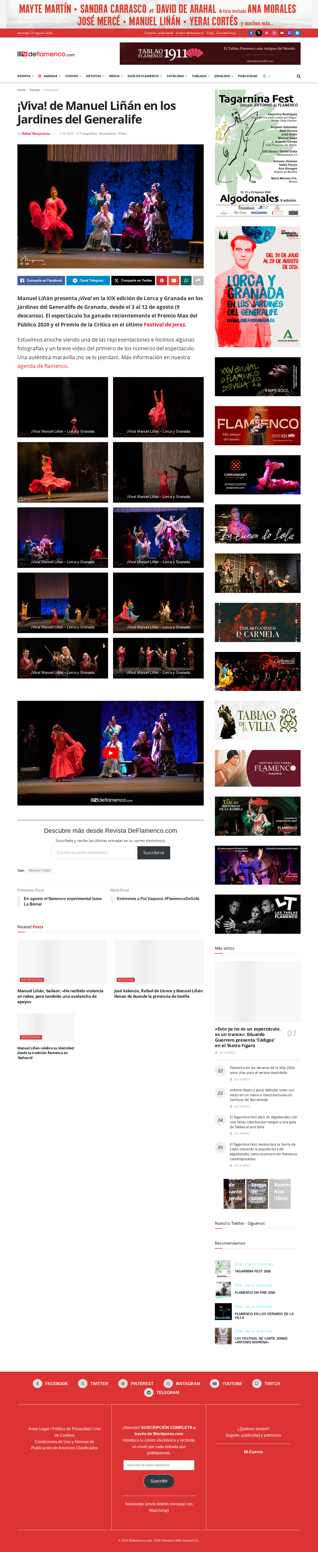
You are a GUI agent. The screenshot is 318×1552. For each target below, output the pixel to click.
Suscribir (159, 1481)
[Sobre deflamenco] (189, 33)
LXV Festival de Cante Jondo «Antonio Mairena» (261, 1340)
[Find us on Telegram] (297, 33)
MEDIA (114, 76)
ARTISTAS (93, 76)
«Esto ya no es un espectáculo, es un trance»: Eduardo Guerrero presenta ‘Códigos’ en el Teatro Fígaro (247, 1037)
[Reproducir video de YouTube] (110, 753)
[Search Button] (299, 76)
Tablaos (199, 76)
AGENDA (50, 76)
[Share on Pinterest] (161, 280)
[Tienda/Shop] (226, 33)
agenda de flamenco (42, 365)
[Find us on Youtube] (282, 33)
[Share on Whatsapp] (186, 280)
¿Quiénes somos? (253, 1429)
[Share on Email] (173, 280)
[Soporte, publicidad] (159, 33)
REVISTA (23, 76)
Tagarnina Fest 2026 (253, 1271)
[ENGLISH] (222, 76)
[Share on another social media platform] (198, 280)
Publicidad (248, 76)
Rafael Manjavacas (36, 133)
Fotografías (51, 90)
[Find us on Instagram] (274, 33)
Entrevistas (31, 979)
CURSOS (71, 76)
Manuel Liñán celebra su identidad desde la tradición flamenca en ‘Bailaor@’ (45, 1053)
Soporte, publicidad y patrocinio (253, 1435)
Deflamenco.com (140, 1540)
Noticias (125, 979)
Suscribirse (153, 852)
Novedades (107, 133)
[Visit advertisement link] (159, 14)
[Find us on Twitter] (259, 33)
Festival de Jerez (164, 324)
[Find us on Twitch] (289, 33)
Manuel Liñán (40, 870)
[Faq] (209, 33)
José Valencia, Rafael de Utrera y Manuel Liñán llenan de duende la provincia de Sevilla (158, 993)
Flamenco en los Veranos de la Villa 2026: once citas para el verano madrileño (262, 1070)
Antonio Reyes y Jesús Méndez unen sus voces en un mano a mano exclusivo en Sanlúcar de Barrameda (262, 1095)
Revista (35, 90)
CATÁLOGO (175, 76)
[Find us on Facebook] (251, 33)
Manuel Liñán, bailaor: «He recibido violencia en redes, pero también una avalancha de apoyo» (60, 996)
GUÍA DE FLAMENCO (143, 76)
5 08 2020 (66, 133)
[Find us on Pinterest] (266, 33)
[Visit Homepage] (46, 54)
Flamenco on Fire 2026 (255, 1292)
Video (122, 133)
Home (21, 90)
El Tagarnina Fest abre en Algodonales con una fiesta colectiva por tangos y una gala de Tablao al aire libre (263, 1122)
